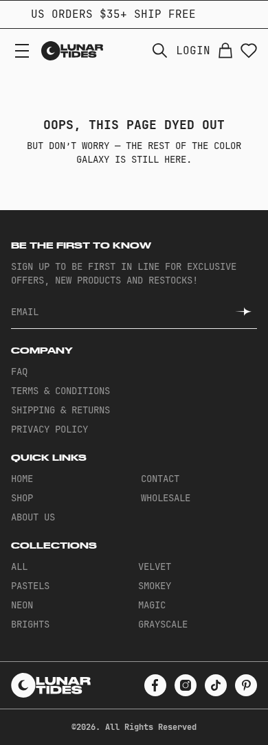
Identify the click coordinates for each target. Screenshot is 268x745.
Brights (30, 624)
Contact (160, 478)
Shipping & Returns (60, 410)
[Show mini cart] (225, 51)
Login (193, 50)
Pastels (30, 586)
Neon (22, 605)
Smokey (154, 586)
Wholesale (165, 498)
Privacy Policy (49, 429)
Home (22, 478)
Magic (152, 605)
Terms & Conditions (60, 391)
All (19, 566)
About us (33, 517)
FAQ (19, 371)
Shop (22, 498)
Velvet (154, 566)
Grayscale (163, 624)
